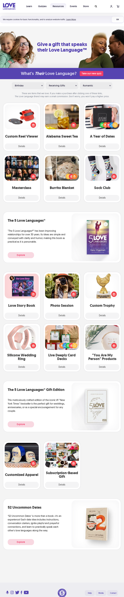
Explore (21, 255)
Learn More (71, 19)
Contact (113, 593)
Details (21, 146)
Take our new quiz (91, 73)
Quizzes (42, 6)
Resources (58, 6)
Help (90, 593)
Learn (29, 6)
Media (101, 593)
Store (86, 6)
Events (73, 6)
